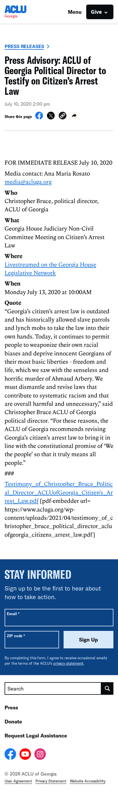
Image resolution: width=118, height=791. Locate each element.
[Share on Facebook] (39, 118)
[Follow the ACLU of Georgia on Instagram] (40, 755)
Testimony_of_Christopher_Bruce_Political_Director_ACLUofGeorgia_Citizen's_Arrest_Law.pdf (59, 492)
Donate (13, 721)
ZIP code (16, 635)
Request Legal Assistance (36, 735)
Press (11, 707)
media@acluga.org (28, 181)
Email (13, 613)
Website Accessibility (87, 781)
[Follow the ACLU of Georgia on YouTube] (25, 755)
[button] (62, 116)
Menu (75, 12)
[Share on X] (51, 118)
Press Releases (24, 46)
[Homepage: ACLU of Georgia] (25, 11)
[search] (107, 688)
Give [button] (96, 11)
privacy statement (68, 663)
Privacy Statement (51, 781)
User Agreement (18, 781)
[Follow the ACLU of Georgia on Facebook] (10, 755)
